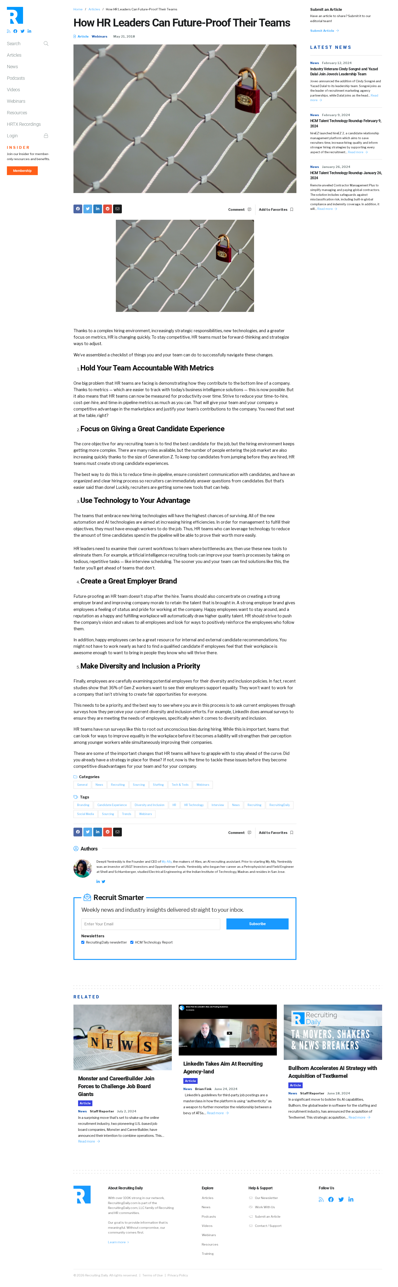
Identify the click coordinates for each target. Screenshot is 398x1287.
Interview (218, 805)
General (82, 784)
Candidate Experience (112, 805)
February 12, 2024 (337, 63)
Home (78, 9)
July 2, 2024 (126, 1111)
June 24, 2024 (225, 1089)
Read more (356, 152)
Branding (83, 805)
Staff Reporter (102, 1111)
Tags (84, 797)
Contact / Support (267, 1226)
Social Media (85, 814)
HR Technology (194, 805)
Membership (22, 171)
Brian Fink (203, 1089)
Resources (17, 112)
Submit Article (322, 30)
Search (13, 43)
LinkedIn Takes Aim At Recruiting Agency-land (223, 1068)
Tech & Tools (180, 784)
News (12, 66)
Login (12, 135)
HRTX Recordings (24, 124)
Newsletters (92, 936)
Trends (126, 814)
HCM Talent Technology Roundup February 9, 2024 (345, 123)
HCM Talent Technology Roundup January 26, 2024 (346, 175)
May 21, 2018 (124, 36)
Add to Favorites (273, 210)
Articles (14, 55)
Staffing (158, 784)
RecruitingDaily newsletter (106, 942)
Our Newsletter (266, 1198)
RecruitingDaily (279, 805)
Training (208, 1253)
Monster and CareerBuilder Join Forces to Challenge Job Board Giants (116, 1086)
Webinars (16, 101)
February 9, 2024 (336, 115)
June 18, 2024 (338, 1093)
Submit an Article (326, 9)
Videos (13, 89)
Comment (237, 210)
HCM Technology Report (154, 942)
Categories (89, 777)
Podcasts (16, 78)
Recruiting (118, 784)
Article (83, 36)
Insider (18, 147)
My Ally (167, 861)
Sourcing (139, 784)
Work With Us (264, 1207)
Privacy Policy (178, 1275)
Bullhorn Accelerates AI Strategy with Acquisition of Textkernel (332, 1072)
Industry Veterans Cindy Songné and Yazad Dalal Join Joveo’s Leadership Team (344, 71)
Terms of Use (152, 1275)
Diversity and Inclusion (149, 805)
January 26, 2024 (336, 167)
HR (174, 805)
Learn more (117, 1242)
